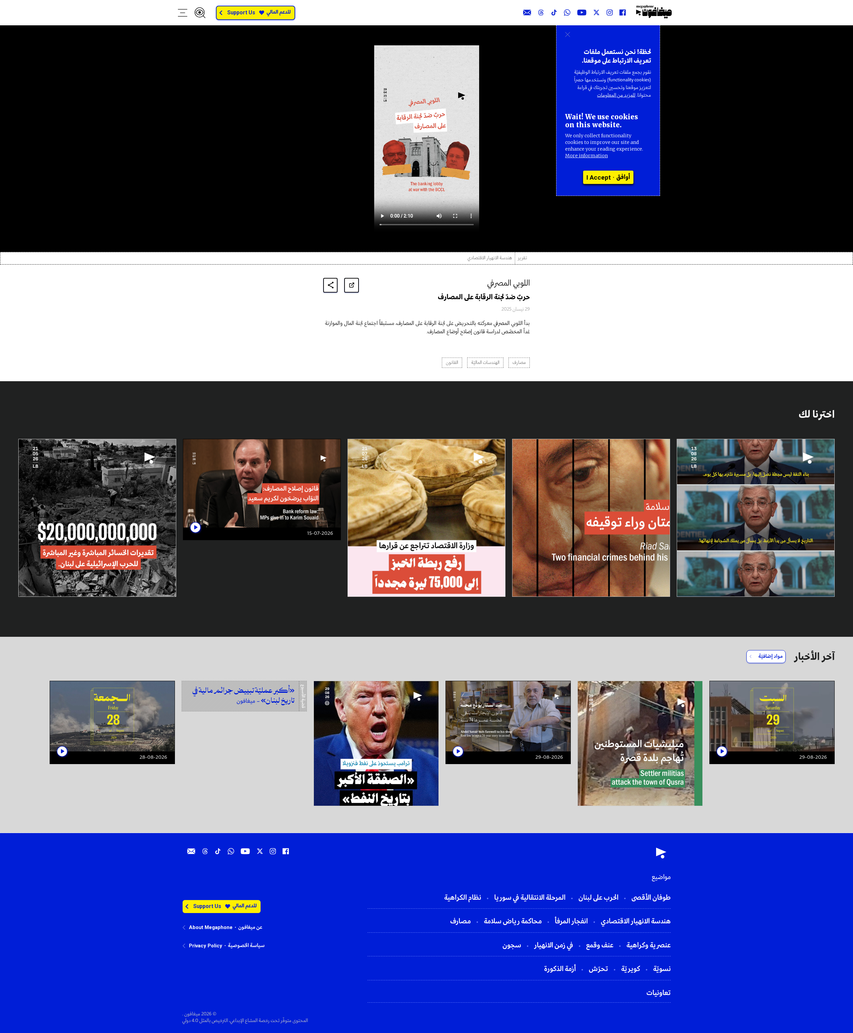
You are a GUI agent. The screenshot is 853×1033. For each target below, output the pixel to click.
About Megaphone (211, 927)
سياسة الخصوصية (246, 946)
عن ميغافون (250, 927)
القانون (452, 362)
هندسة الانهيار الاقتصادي (489, 258)
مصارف (519, 362)
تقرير (522, 258)
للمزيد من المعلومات (616, 95)
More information (586, 156)
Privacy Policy (205, 946)
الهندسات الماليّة (485, 362)
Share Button (331, 285)
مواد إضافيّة (770, 656)
